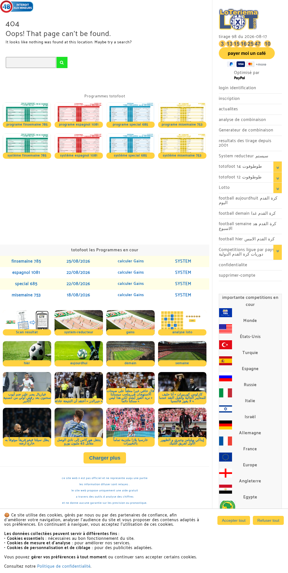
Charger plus (104, 458)
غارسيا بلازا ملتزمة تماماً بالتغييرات (130, 441)
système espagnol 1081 (79, 155)
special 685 (26, 283)
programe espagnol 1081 (79, 124)
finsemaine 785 (26, 261)
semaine (182, 363)
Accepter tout (234, 520)
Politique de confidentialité (64, 566)
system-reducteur (78, 332)
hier (27, 363)
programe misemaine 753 (182, 124)
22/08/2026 (78, 272)
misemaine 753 (26, 295)
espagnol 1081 (26, 272)
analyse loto (182, 332)
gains (130, 332)
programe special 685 (130, 124)
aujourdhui (78, 363)
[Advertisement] (104, 201)
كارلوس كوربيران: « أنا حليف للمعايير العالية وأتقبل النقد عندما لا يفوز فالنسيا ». (182, 398)
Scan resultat (27, 332)
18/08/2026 (78, 295)
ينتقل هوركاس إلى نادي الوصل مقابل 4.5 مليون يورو (79, 441)
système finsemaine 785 (27, 155)
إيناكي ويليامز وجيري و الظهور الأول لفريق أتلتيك (182, 441)
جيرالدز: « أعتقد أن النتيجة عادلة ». (79, 401)
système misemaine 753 (182, 155)
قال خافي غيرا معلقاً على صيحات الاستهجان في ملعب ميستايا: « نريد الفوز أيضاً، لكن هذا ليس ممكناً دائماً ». (130, 396)
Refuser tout (268, 520)
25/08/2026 (78, 261)
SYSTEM (183, 261)
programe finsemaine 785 (27, 124)
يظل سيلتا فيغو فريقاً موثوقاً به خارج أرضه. (27, 441)
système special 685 (130, 155)
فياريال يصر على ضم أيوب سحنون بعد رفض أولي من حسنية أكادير (27, 398)
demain (130, 363)
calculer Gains (131, 261)
